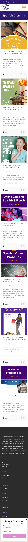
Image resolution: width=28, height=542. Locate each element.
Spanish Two (5, 478)
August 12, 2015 (6, 399)
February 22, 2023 (7, 114)
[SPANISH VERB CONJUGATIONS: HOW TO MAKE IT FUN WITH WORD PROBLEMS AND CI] (14, 149)
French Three (5, 504)
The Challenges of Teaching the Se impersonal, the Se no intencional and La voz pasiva (14, 339)
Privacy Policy (5, 463)
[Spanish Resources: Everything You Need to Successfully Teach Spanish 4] (14, 92)
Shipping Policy (5, 464)
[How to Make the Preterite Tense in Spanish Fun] (14, 379)
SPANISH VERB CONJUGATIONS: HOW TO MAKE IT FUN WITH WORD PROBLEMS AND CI (13, 167)
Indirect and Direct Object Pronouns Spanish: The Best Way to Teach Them (13, 281)
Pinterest (4, 516)
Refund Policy (5, 466)
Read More (7, 74)
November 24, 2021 (7, 285)
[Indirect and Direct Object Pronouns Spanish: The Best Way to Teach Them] (14, 263)
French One (5, 497)
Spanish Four (5, 485)
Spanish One (5, 475)
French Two (5, 501)
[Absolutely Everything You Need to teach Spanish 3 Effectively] (14, 35)
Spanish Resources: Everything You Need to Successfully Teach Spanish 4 (14, 109)
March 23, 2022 (6, 228)
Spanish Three (5, 482)
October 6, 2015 (6, 343)
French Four (5, 507)
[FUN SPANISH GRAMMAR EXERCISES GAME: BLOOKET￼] (14, 207)
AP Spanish (5, 488)
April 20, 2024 (6, 56)
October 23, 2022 (7, 171)
